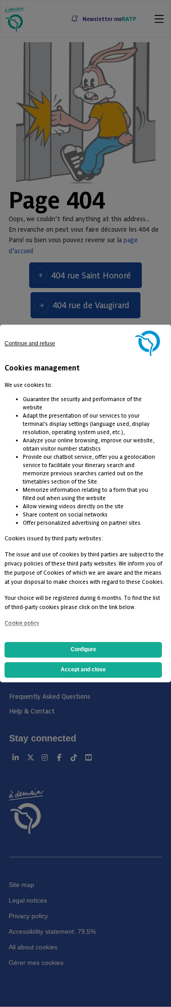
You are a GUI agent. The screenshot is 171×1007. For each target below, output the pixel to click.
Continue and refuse (30, 343)
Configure (83, 649)
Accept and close (83, 669)
